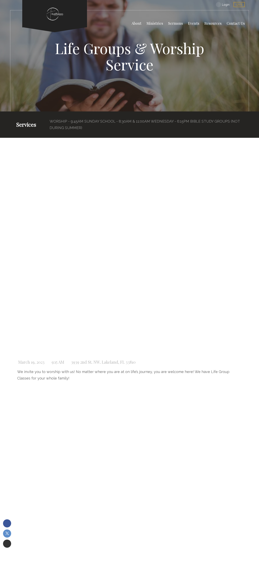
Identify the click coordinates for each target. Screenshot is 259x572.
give (239, 4)
